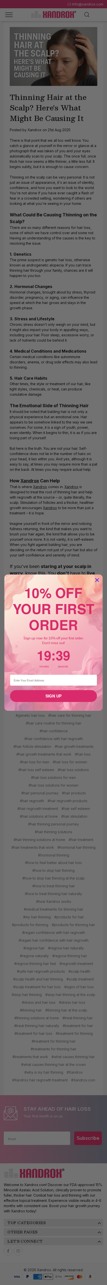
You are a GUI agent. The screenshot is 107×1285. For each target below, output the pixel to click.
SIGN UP (54, 696)
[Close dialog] (97, 580)
